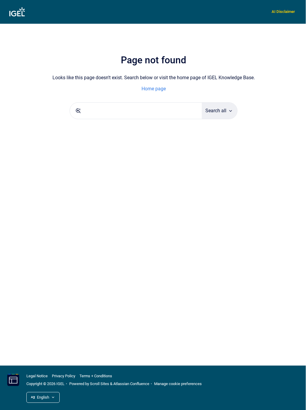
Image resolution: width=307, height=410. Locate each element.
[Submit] (78, 111)
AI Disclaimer (283, 11)
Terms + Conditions (95, 376)
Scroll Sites (99, 383)
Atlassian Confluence (131, 383)
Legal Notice (37, 376)
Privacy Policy (63, 376)
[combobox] (136, 111)
